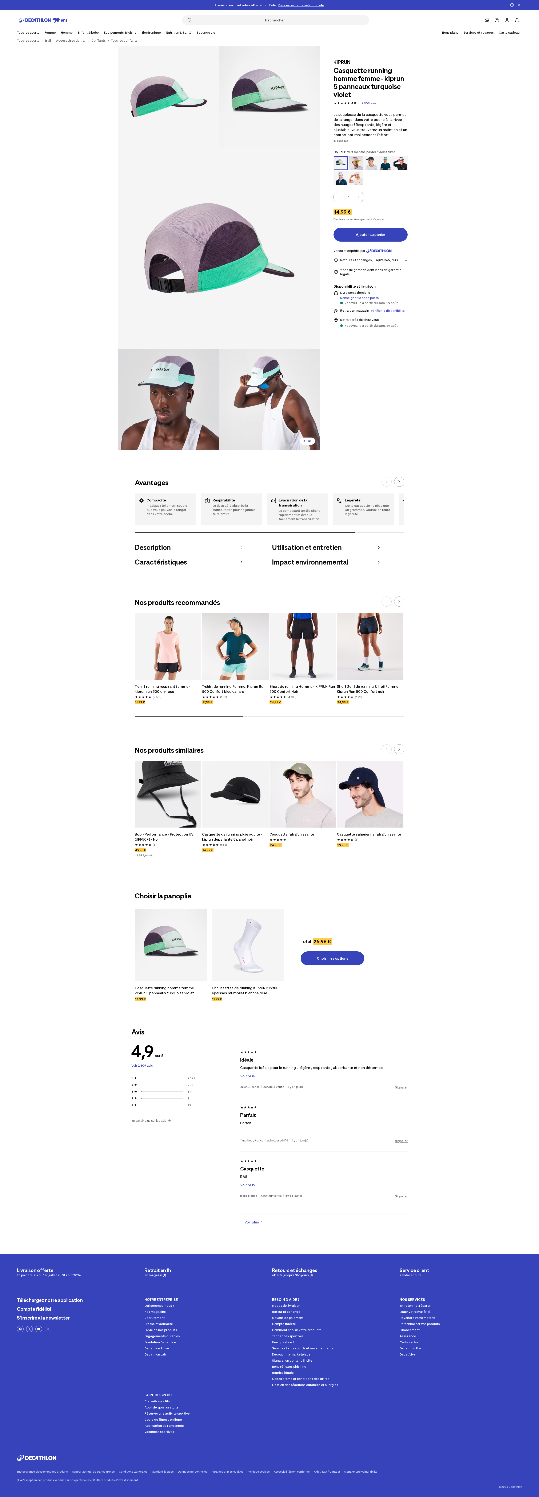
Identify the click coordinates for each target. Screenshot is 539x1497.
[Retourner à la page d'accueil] (43, 20)
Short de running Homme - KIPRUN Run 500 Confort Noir (303, 689)
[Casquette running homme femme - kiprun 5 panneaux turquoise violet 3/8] (219, 248)
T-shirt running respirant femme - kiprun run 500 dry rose (163, 689)
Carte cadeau (509, 32)
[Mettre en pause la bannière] (512, 5)
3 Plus (307, 441)
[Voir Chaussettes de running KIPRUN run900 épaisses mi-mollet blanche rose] (248, 945)
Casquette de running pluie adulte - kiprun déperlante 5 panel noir (232, 836)
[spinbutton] (349, 197)
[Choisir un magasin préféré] (487, 20)
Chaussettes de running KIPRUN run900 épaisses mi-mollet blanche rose (245, 990)
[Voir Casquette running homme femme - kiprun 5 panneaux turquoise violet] (171, 945)
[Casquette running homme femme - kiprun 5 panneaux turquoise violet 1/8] (269, 96)
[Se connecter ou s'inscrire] (507, 20)
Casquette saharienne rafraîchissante (369, 834)
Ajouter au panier (370, 235)
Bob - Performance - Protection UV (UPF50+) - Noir (164, 836)
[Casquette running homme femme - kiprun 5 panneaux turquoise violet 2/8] (168, 96)
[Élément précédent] (387, 482)
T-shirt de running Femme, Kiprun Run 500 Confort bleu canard (234, 689)
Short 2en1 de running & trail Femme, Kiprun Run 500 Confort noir (368, 689)
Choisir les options (332, 958)
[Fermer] (518, 5)
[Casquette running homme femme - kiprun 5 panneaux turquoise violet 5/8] (269, 399)
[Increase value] (359, 197)
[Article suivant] (399, 482)
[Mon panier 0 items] (517, 20)
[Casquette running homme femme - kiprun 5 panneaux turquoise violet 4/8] (168, 399)
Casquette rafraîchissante (292, 834)
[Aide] (497, 20)
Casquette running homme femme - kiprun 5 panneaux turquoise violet (166, 990)
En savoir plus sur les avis (148, 1120)
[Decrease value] (339, 197)
